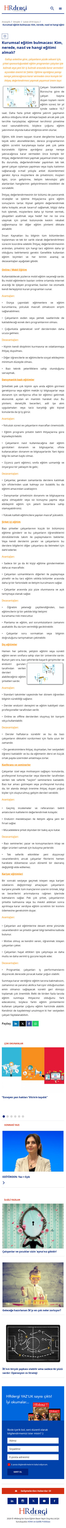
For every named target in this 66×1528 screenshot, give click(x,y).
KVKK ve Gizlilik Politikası (39, 1521)
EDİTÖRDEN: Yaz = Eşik (16, 1177)
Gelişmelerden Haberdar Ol (36, 1490)
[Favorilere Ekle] (5, 36)
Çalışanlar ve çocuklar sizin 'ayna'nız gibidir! (29, 1251)
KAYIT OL (18, 1472)
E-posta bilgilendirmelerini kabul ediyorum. (29, 1464)
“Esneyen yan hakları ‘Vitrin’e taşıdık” (25, 1097)
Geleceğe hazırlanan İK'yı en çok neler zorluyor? (31, 1310)
